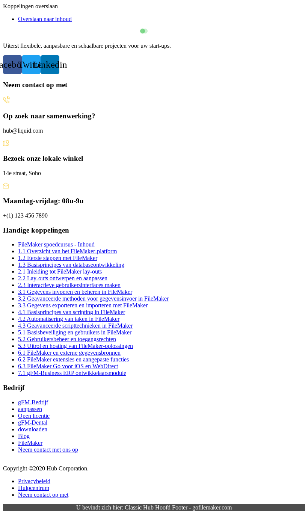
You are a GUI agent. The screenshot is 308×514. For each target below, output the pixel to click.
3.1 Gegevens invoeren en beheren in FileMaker (75, 292)
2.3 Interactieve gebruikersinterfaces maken (69, 285)
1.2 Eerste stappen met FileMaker (57, 258)
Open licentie (34, 416)
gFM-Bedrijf (33, 402)
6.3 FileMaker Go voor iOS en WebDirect (68, 366)
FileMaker (30, 443)
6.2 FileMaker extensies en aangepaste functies (73, 359)
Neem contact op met (43, 494)
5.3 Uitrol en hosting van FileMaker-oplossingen (75, 346)
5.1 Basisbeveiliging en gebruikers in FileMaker (74, 332)
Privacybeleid (34, 481)
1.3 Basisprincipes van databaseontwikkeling (71, 265)
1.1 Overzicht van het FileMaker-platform (67, 251)
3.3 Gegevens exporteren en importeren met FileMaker (83, 305)
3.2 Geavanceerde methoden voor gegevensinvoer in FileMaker (93, 298)
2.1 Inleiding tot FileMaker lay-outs (60, 271)
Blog (24, 436)
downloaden (32, 429)
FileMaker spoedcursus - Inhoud (56, 244)
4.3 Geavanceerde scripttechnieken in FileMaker (75, 325)
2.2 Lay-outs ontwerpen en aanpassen (62, 278)
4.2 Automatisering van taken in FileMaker (68, 319)
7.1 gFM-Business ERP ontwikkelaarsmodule (72, 373)
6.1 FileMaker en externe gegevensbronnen (69, 352)
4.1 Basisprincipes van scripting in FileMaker (71, 312)
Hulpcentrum (33, 488)
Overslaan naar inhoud (45, 19)
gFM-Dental (32, 422)
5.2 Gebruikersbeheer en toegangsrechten (67, 339)
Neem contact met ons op (48, 449)
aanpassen (30, 409)
